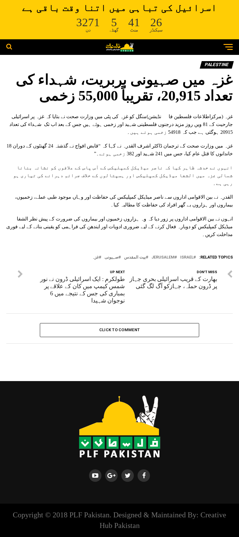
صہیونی (112, 257)
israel (187, 257)
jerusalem (163, 257)
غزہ (95, 257)
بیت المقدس (135, 257)
